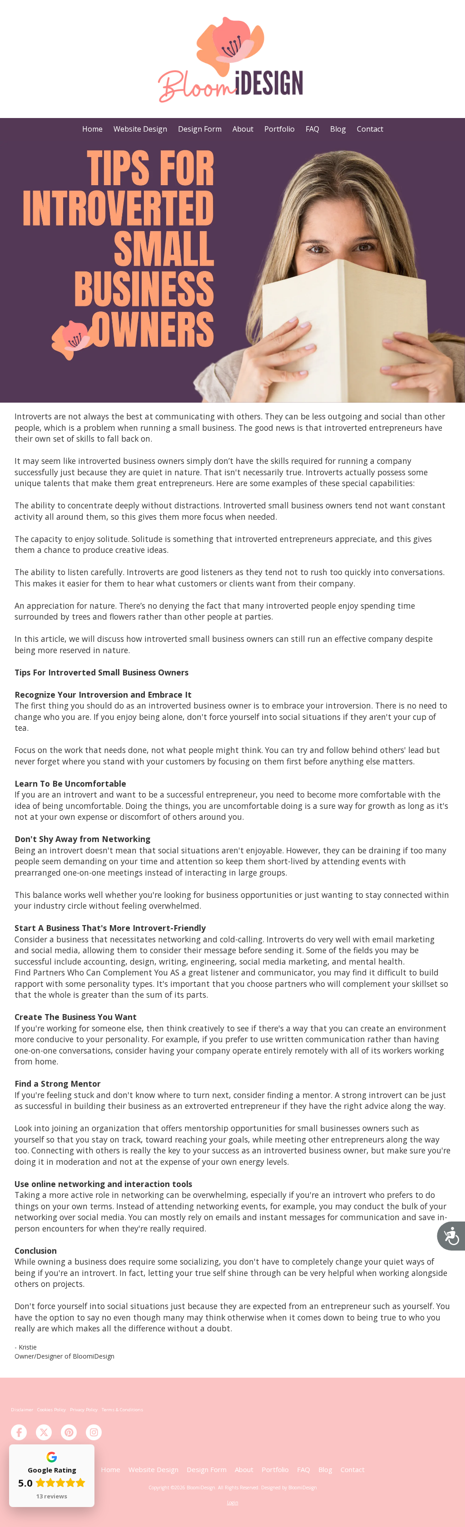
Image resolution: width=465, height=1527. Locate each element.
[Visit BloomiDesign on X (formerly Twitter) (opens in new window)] (44, 1432)
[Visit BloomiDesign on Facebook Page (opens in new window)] (19, 1432)
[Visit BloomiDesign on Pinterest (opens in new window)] (69, 1432)
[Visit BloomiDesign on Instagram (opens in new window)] (94, 1432)
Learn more (290, 1511)
